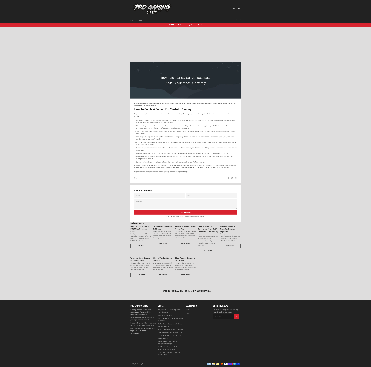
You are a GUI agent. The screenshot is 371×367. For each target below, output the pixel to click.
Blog (140, 20)
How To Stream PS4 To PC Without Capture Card (139, 229)
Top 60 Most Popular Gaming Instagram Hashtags (167, 342)
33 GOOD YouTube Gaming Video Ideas (170, 329)
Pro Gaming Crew (140, 364)
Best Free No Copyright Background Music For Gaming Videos (170, 348)
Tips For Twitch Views (165, 315)
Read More (141, 246)
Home (132, 20)
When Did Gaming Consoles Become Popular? (227, 229)
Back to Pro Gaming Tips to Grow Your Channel (186, 290)
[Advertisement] (185, 41)
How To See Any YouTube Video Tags (170, 333)
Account (238, 20)
